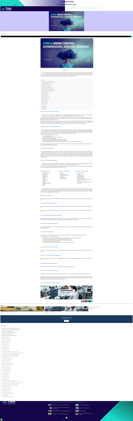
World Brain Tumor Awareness (45, 100)
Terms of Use (70, 420)
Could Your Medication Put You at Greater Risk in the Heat (48, 90)
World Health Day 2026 (5, 350)
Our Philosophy (79, 402)
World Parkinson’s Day (5, 348)
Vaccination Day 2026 (44, 104)
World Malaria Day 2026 (44, 103)
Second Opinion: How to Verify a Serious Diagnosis (47, 91)
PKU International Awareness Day (7, 363)
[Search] (131, 36)
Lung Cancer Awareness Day (45, 92)
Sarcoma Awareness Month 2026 (45, 93)
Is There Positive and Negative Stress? (46, 83)
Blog (75, 402)
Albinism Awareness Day (44, 99)
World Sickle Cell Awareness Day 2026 (8, 364)
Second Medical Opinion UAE (54, 402)
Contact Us (83, 402)
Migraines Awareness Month (45, 101)
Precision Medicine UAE (71, 402)
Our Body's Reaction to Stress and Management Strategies (48, 82)
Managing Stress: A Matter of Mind (7, 334)
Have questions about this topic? (9, 396)
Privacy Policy (63, 420)
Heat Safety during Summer (6, 361)
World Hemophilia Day (5, 347)
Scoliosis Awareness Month (45, 102)
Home (49, 402)
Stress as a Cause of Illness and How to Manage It (9, 332)
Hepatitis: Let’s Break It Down (67, 292)
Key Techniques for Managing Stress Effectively (9, 335)
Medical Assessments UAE (63, 402)
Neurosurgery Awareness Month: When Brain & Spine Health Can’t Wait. (49, 89)
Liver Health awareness (6, 345)
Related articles (6, 395)
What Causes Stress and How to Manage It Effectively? (48, 81)
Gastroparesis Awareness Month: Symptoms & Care (10, 351)
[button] (131, 325)
